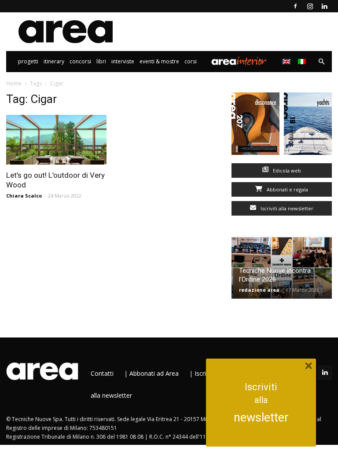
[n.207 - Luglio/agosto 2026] (255, 125)
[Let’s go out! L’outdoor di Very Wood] (56, 140)
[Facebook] (295, 6)
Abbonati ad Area (154, 373)
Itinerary (54, 61)
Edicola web (286, 170)
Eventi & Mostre (159, 61)
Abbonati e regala (286, 189)
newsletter (261, 418)
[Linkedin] (324, 6)
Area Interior (239, 61)
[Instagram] (309, 6)
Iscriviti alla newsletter (286, 208)
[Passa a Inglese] (287, 61)
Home (14, 83)
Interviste (122, 61)
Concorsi (80, 61)
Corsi (190, 61)
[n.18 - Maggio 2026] (308, 125)
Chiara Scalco (24, 195)
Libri (101, 61)
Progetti (28, 61)
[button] (321, 62)
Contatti (102, 373)
